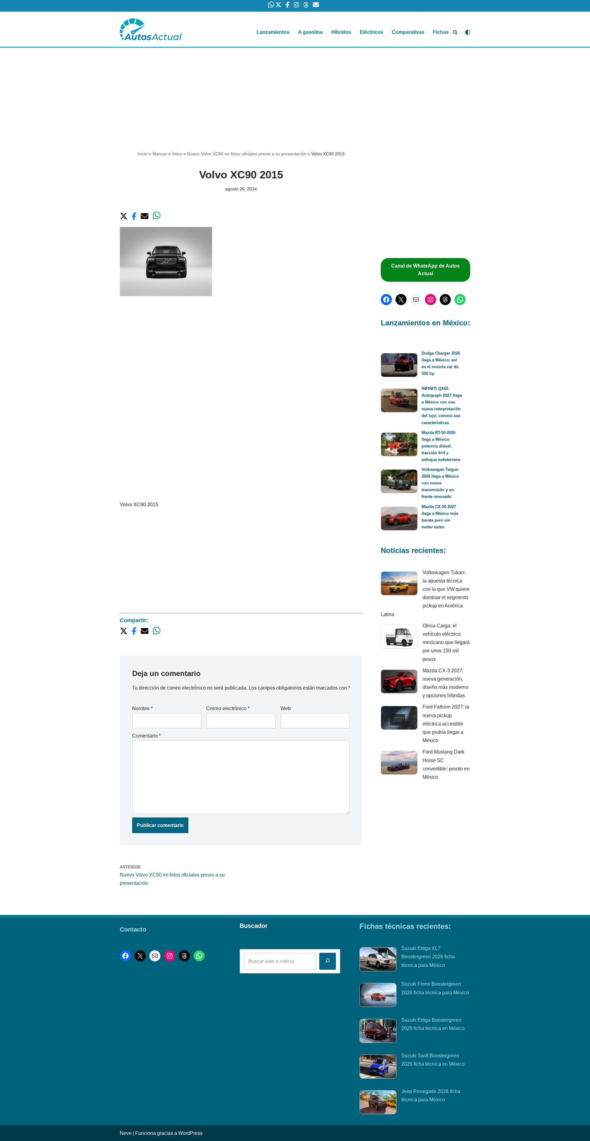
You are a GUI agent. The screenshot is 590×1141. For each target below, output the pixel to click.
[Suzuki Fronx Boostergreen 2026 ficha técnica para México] (378, 996)
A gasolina (310, 32)
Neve (126, 1133)
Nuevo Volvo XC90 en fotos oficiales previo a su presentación (246, 153)
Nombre (142, 708)
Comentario (146, 735)
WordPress (190, 1133)
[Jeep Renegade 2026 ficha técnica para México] (378, 1103)
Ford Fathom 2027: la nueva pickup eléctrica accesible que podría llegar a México (446, 723)
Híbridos (341, 32)
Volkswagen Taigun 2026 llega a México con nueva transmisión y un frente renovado (440, 483)
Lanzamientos (273, 32)
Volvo (177, 153)
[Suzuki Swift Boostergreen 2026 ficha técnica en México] (378, 1068)
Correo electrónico (228, 708)
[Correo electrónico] (415, 299)
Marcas (159, 153)
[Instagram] (430, 299)
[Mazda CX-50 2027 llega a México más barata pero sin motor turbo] (399, 520)
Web (286, 708)
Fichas (441, 32)
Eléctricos (371, 32)
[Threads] (445, 299)
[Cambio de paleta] (467, 32)
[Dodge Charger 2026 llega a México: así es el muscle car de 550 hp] (399, 366)
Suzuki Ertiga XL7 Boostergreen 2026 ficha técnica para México (428, 957)
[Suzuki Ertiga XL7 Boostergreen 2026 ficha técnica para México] (378, 960)
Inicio (142, 153)
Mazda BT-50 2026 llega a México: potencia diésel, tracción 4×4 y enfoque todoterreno (441, 446)
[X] (401, 299)
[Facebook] (386, 299)
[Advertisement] (295, 93)
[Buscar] (455, 32)
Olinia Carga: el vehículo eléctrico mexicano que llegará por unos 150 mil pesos (446, 642)
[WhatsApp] (460, 299)
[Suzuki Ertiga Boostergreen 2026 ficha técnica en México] (378, 1032)
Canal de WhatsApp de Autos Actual (425, 269)
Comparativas (408, 32)
